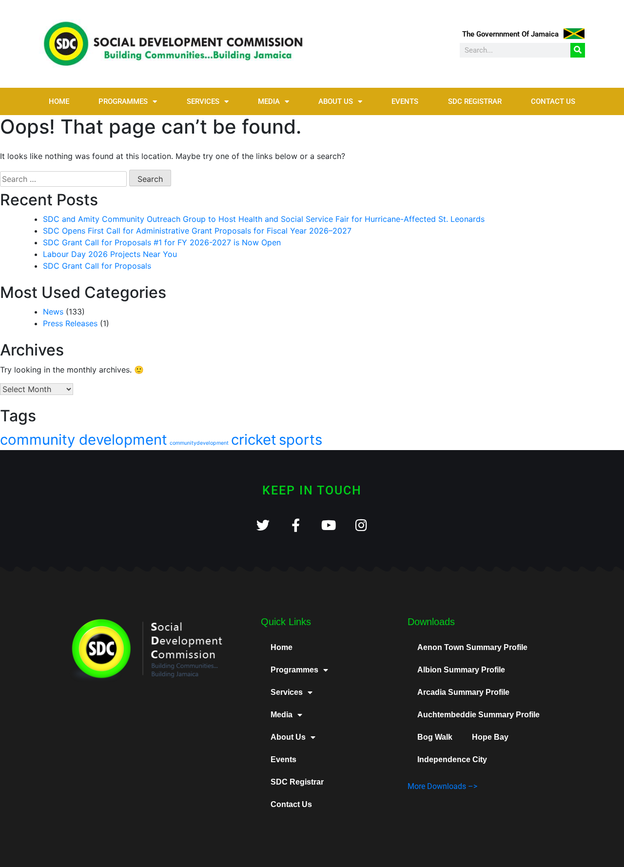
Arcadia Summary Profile (463, 692)
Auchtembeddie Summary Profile (478, 714)
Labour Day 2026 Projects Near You (110, 254)
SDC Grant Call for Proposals (97, 266)
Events (404, 101)
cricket (253, 439)
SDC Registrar (475, 101)
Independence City (452, 759)
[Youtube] (328, 525)
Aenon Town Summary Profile (472, 647)
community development (83, 439)
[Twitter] (263, 525)
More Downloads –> (442, 786)
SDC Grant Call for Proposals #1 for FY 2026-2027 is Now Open (162, 242)
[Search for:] (63, 179)
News (53, 311)
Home (59, 101)
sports (300, 439)
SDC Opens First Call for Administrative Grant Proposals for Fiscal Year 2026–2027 (197, 231)
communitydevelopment (199, 443)
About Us (335, 101)
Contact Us (553, 101)
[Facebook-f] (295, 525)
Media (269, 101)
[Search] (577, 50)
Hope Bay (490, 737)
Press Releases (70, 323)
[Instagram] (361, 525)
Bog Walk (434, 737)
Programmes (123, 101)
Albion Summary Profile (461, 670)
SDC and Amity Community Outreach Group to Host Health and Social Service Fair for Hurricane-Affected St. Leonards (264, 219)
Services (203, 101)
